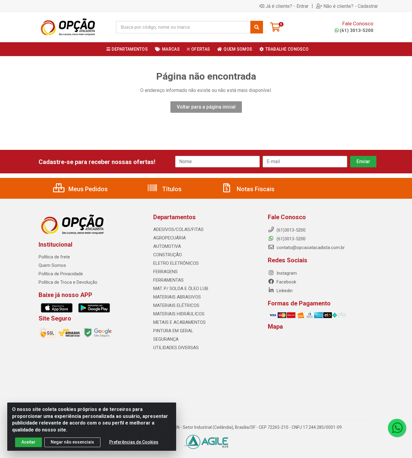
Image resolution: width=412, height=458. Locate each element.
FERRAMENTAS (168, 280)
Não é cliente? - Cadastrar (350, 6)
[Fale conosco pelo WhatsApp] (397, 428)
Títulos (171, 189)
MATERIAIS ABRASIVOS (177, 297)
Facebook (285, 282)
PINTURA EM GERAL (173, 330)
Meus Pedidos (87, 189)
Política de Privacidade (61, 273)
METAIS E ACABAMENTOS (179, 322)
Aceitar (28, 442)
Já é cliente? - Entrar (287, 6)
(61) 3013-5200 (356, 30)
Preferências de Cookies (133, 442)
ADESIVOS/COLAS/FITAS (178, 229)
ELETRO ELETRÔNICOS (176, 263)
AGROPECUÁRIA (169, 238)
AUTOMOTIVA (167, 246)
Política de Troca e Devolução (68, 282)
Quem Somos (52, 265)
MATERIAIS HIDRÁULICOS (178, 314)
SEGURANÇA (166, 339)
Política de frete (54, 257)
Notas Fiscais (254, 189)
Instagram (286, 273)
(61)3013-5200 (290, 239)
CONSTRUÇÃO (167, 254)
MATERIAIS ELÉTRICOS (176, 305)
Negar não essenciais (72, 442)
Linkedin (284, 290)
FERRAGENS (165, 271)
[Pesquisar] (256, 27)
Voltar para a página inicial (206, 107)
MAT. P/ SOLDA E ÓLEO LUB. (181, 288)
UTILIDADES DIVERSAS (176, 347)
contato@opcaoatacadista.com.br (310, 247)
